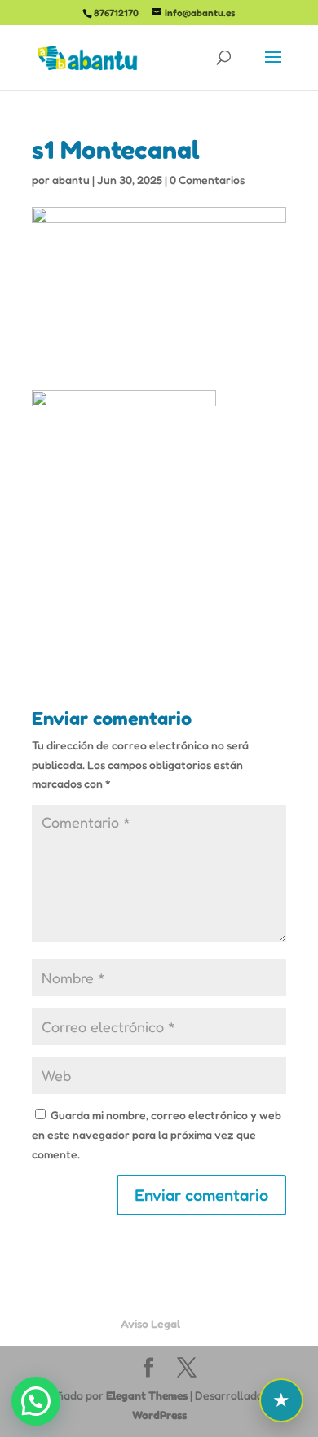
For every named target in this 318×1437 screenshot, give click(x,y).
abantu (71, 180)
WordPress (159, 1415)
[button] (35, 1401)
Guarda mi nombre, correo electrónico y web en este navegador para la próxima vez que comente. (156, 1134)
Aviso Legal (150, 1323)
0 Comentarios (207, 180)
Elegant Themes (147, 1395)
